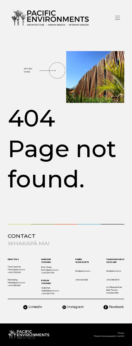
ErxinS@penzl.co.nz (50, 270)
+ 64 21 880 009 (14, 285)
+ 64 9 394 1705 (47, 273)
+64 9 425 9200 (81, 280)
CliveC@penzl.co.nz (16, 269)
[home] (50, 17)
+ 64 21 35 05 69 (14, 272)
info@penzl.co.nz (82, 271)
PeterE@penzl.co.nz (16, 283)
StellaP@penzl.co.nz (50, 291)
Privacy (121, 333)
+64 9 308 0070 (112, 280)
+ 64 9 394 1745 (47, 293)
